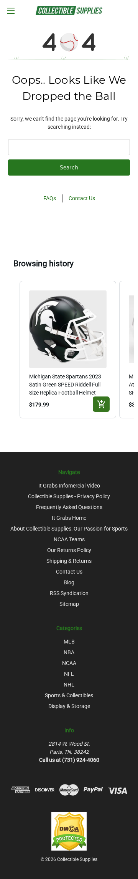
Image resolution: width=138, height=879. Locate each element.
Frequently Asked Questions (69, 507)
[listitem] (68, 349)
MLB (69, 642)
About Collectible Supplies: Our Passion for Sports (69, 529)
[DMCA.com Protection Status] (69, 831)
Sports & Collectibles (69, 695)
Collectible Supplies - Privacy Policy (69, 496)
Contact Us (82, 198)
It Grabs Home (69, 518)
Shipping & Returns (69, 561)
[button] (12, 349)
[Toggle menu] (10, 10)
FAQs (49, 198)
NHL (69, 685)
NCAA (69, 663)
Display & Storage (69, 706)
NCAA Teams (69, 539)
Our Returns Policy (69, 550)
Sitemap (69, 604)
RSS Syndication (69, 593)
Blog (69, 582)
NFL (69, 674)
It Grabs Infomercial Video (69, 486)
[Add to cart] (101, 404)
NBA (69, 652)
